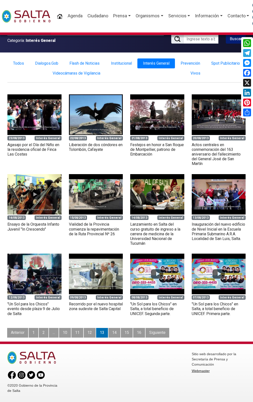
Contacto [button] (237, 15)
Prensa (120, 15)
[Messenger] (247, 63)
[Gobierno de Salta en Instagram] (21, 374)
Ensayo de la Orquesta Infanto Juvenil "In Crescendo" (33, 226)
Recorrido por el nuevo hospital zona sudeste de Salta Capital (96, 306)
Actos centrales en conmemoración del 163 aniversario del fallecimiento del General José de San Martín (216, 154)
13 (102, 332)
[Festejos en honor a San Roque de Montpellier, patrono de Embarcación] (157, 114)
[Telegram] (247, 53)
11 (77, 332)
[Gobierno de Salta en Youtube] (41, 374)
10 (65, 332)
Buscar (236, 38)
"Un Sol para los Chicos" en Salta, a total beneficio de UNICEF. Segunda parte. (153, 309)
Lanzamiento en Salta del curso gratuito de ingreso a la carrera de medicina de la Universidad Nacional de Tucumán (155, 234)
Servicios (177, 15)
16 (139, 332)
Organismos (148, 15)
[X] (247, 83)
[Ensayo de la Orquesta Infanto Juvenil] (34, 194)
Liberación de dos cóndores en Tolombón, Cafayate (96, 147)
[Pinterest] (247, 102)
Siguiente (157, 332)
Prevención (190, 63)
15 (127, 332)
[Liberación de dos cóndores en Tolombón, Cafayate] (96, 114)
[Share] (247, 112)
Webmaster (201, 371)
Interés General (156, 63)
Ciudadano (97, 15)
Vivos (195, 73)
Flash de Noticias (84, 63)
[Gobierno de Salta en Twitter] (31, 374)
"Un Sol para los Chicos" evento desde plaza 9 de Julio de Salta (33, 309)
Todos (18, 63)
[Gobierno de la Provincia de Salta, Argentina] (26, 16)
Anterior (17, 332)
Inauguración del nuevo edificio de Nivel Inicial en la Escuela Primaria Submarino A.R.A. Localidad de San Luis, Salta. (218, 231)
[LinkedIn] (247, 93)
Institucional (121, 63)
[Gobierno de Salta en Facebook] (12, 374)
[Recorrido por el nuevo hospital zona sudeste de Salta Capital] (96, 274)
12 (89, 332)
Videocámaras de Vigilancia (76, 73)
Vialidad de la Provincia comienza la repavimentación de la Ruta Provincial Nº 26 (94, 229)
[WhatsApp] (247, 43)
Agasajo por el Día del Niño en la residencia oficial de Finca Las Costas (33, 149)
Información (207, 15)
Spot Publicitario (225, 63)
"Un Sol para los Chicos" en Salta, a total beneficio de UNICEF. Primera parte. (215, 309)
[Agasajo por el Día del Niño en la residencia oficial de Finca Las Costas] (34, 114)
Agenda (75, 15)
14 (114, 332)
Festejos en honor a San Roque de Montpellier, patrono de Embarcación (157, 149)
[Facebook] (247, 73)
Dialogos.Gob (46, 63)
